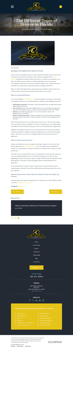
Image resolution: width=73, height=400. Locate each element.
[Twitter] (33, 300)
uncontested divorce (30, 146)
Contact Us (36, 262)
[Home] (36, 6)
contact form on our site (24, 182)
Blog (36, 258)
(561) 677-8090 (57, 180)
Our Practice (36, 245)
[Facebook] (30, 300)
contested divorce (29, 99)
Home (36, 242)
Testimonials (36, 255)
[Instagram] (43, 300)
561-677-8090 (36, 277)
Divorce (36, 248)
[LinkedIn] (36, 300)
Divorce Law (21, 186)
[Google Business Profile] (40, 300)
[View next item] (19, 218)
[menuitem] (13, 346)
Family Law (36, 252)
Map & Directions (36, 291)
